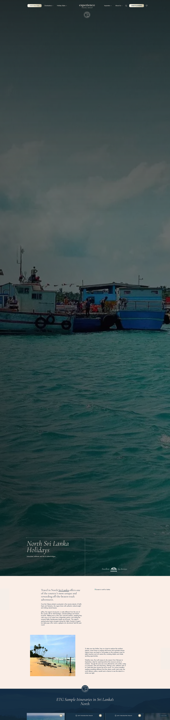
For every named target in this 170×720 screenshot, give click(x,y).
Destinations (48, 5)
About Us (118, 5)
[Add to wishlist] (61, 715)
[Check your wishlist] (146, 5)
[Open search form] (126, 6)
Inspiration (107, 5)
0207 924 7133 (34, 6)
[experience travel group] (87, 6)
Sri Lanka (63, 590)
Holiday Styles (61, 5)
